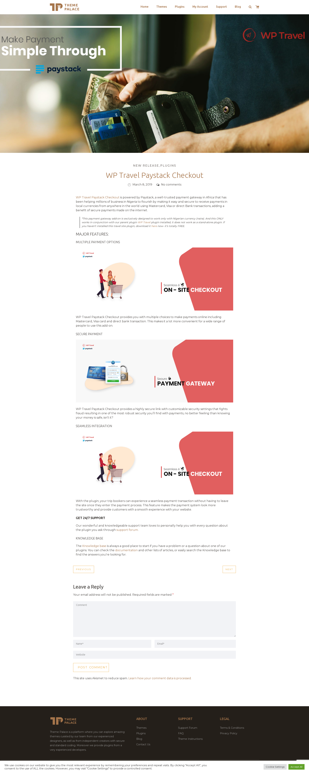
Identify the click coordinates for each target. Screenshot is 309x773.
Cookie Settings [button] (275, 766)
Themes (161, 6)
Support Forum (187, 727)
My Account (200, 6)
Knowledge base (94, 546)
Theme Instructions (190, 739)
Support (221, 6)
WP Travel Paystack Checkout (97, 197)
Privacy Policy (228, 733)
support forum (127, 530)
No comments (171, 184)
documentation (126, 550)
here (154, 226)
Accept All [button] (296, 766)
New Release (146, 165)
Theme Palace (72, 7)
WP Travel (144, 222)
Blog (238, 6)
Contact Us (143, 744)
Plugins (180, 6)
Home (144, 6)
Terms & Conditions (232, 727)
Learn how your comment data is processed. (160, 678)
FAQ (181, 733)
